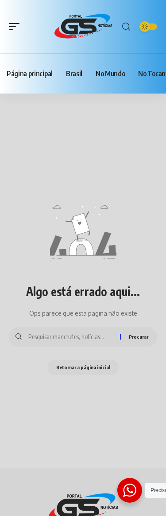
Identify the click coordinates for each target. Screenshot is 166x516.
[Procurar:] (71, 337)
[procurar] (126, 27)
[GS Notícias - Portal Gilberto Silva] (83, 26)
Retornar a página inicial (83, 367)
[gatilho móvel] (16, 26)
